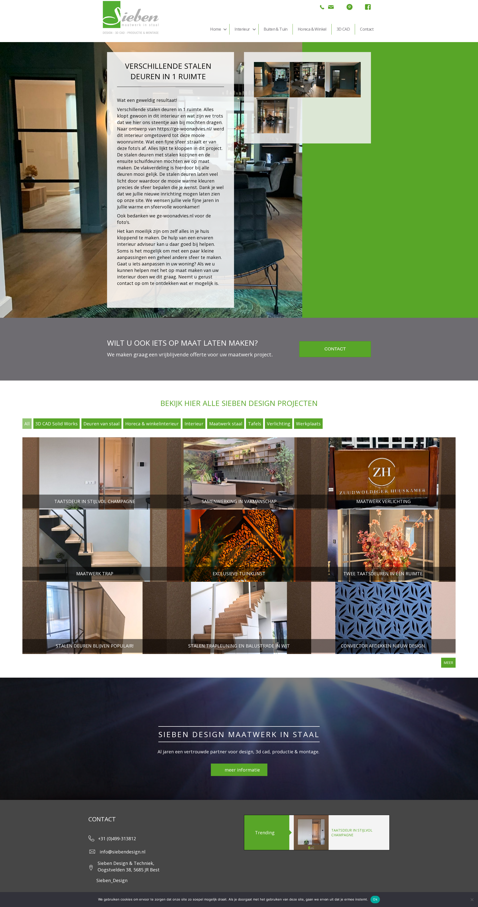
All (27, 424)
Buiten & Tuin (276, 29)
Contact (366, 29)
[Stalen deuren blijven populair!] (94, 618)
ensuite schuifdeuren (139, 161)
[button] (225, 29)
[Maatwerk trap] (94, 546)
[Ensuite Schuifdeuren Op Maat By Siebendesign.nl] (307, 79)
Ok (375, 899)
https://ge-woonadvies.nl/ (184, 129)
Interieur (242, 29)
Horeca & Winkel (312, 29)
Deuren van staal (101, 424)
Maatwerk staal (225, 424)
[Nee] (471, 899)
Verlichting (278, 424)
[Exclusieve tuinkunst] (239, 546)
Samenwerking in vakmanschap (347, 833)
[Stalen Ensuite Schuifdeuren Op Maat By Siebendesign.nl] (271, 115)
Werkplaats (308, 424)
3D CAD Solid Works (56, 424)
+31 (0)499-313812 (117, 839)
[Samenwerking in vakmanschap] (239, 473)
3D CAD (343, 29)
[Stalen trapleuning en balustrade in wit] (239, 618)
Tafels (254, 424)
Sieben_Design (111, 880)
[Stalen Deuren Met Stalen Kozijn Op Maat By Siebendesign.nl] (343, 79)
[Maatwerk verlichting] (383, 473)
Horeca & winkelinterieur (152, 424)
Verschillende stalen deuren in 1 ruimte (159, 109)
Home (215, 29)
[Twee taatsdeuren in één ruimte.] (383, 546)
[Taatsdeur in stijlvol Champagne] (94, 473)
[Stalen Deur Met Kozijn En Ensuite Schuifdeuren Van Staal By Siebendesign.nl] (271, 79)
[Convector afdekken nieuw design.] (383, 618)
